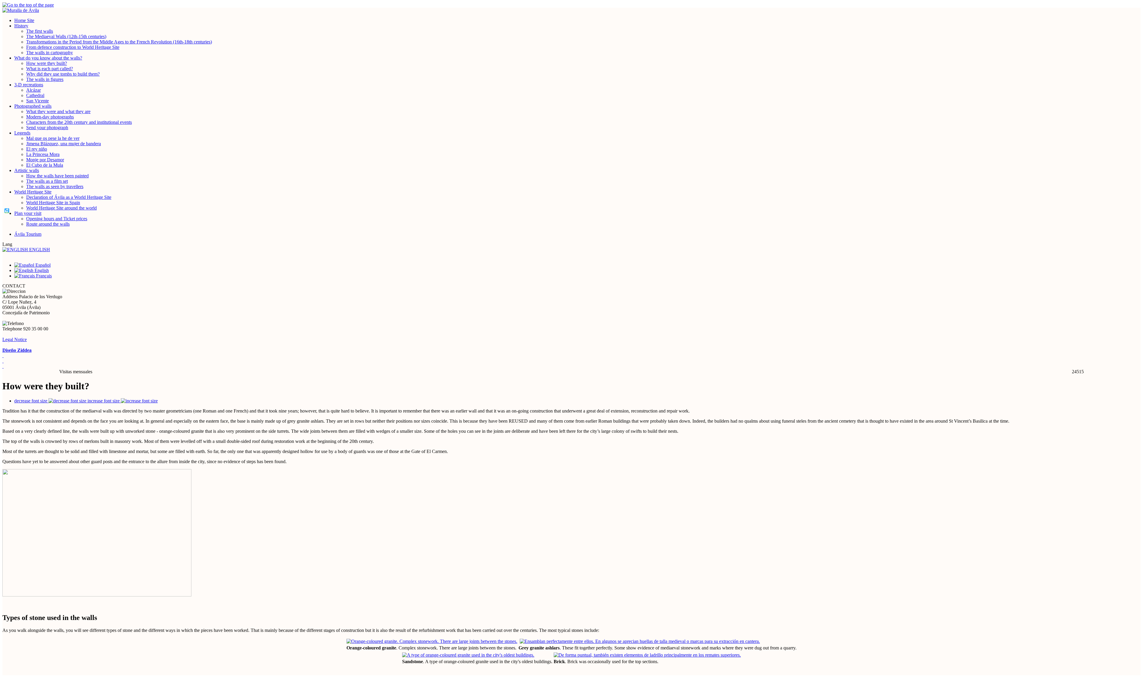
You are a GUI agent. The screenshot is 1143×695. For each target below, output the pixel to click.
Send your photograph (47, 127)
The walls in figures (44, 79)
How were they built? (46, 63)
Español (42, 265)
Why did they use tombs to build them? (63, 73)
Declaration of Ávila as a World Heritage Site (68, 197)
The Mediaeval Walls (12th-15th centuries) (66, 36)
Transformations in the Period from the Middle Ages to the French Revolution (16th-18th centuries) (119, 41)
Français (43, 275)
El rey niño (36, 149)
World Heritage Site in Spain (53, 202)
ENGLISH (39, 249)
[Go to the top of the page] (571, 5)
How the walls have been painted (57, 175)
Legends (22, 132)
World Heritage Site (32, 191)
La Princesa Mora (43, 154)
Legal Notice (14, 339)
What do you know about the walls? (48, 57)
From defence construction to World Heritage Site (72, 47)
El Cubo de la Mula (44, 165)
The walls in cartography (49, 52)
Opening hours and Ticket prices (56, 218)
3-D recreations (28, 84)
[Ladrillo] (647, 654)
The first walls (39, 31)
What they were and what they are (58, 111)
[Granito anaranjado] (431, 641)
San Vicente (37, 100)
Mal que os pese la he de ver (52, 138)
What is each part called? (49, 68)
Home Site (24, 20)
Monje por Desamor (45, 159)
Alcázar (33, 90)
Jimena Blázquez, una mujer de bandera (63, 143)
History (21, 25)
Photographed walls (32, 106)
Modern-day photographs (50, 116)
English (41, 270)
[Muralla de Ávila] (571, 10)
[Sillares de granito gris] (640, 641)
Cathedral (35, 95)
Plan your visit (27, 213)
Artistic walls (26, 170)
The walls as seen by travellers (54, 186)
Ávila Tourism (27, 234)
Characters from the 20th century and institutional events (79, 122)
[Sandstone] (468, 654)
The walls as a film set (47, 181)
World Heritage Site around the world (61, 207)
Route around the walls (48, 224)
